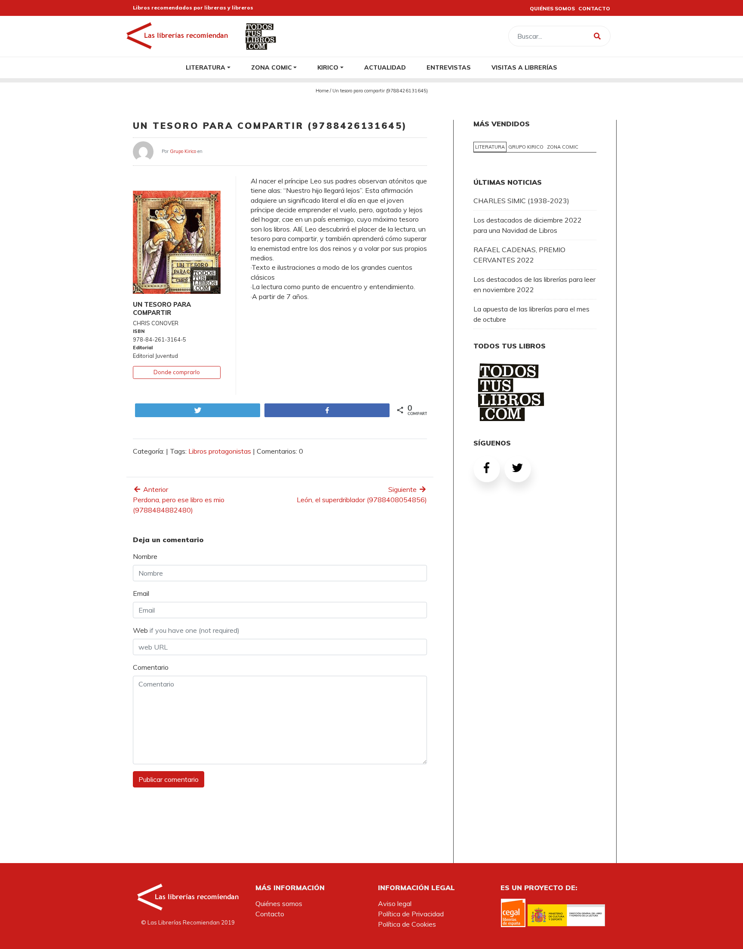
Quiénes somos (278, 903)
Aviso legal (394, 903)
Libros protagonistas (219, 451)
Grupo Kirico (183, 151)
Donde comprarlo (177, 372)
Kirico (327, 67)
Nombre (145, 556)
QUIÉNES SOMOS (552, 8)
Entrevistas (449, 67)
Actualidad (385, 67)
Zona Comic (271, 67)
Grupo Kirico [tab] (525, 147)
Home (322, 91)
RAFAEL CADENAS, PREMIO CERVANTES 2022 (519, 254)
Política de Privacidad (411, 913)
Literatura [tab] (490, 147)
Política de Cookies (407, 924)
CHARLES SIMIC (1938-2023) (521, 200)
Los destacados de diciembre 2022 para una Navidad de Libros (527, 225)
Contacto (269, 913)
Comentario (151, 667)
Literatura (205, 67)
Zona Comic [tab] (562, 147)
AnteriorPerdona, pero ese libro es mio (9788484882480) (178, 499)
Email (141, 593)
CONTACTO (594, 8)
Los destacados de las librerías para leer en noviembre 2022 (534, 284)
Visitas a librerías (524, 67)
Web (186, 630)
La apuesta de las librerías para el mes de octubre (531, 314)
